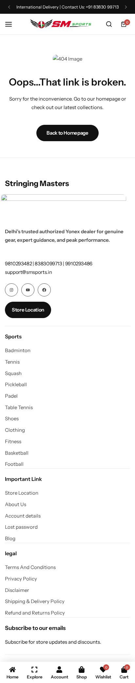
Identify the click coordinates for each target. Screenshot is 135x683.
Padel (11, 396)
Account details (23, 516)
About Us (15, 504)
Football (14, 464)
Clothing (15, 430)
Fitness (13, 442)
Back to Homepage (67, 133)
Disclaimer (17, 590)
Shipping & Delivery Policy (35, 601)
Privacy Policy (21, 579)
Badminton (17, 350)
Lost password (21, 527)
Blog (10, 538)
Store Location (21, 493)
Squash (13, 373)
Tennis (12, 362)
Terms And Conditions (30, 567)
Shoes (12, 419)
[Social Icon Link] (11, 289)
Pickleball (16, 385)
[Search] (108, 24)
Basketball (17, 453)
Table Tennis (19, 407)
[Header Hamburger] (12, 24)
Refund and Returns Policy (35, 613)
